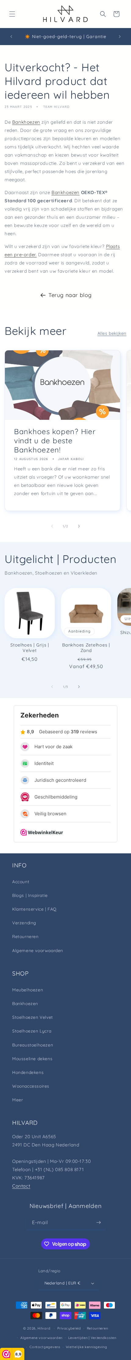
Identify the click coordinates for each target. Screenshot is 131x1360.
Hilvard (43, 1328)
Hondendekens (28, 1072)
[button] (12, 14)
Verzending (24, 923)
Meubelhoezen (27, 990)
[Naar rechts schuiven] (79, 526)
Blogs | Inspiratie (30, 895)
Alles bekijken (111, 333)
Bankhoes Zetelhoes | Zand (86, 647)
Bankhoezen (26, 122)
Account (20, 881)
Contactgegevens (45, 1347)
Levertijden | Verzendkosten (92, 1338)
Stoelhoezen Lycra (31, 1031)
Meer (17, 1100)
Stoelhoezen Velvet (32, 1017)
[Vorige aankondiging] (11, 36)
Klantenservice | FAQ (34, 909)
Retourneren (25, 936)
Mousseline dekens (32, 1058)
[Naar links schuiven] (52, 526)
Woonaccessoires (30, 1086)
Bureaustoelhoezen (32, 1045)
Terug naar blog (70, 295)
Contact (21, 1186)
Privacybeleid (69, 1328)
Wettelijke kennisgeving (86, 1347)
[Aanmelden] (98, 1222)
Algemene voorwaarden (37, 950)
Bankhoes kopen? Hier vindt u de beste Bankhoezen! (54, 440)
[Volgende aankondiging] (119, 36)
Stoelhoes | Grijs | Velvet (29, 647)
